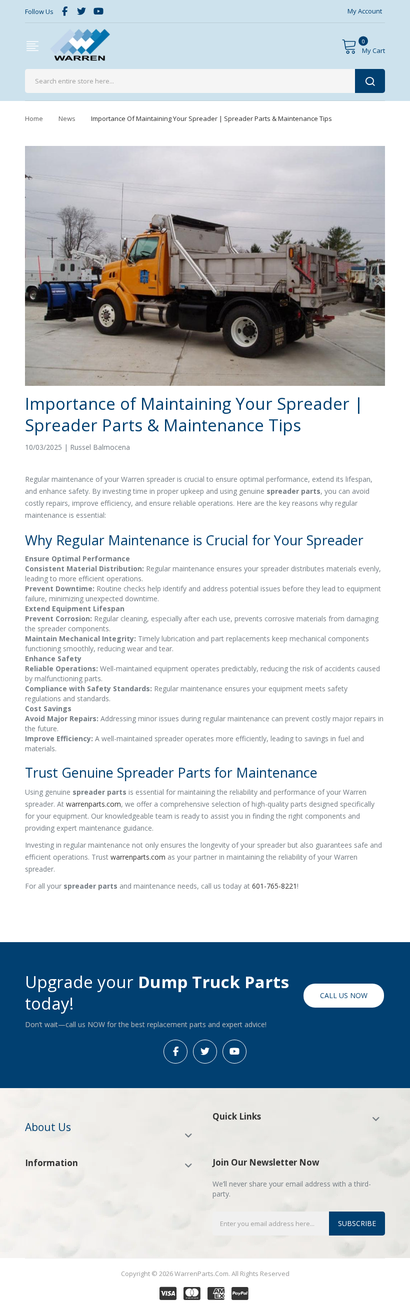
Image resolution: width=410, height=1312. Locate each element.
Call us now (344, 995)
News (67, 118)
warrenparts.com (93, 804)
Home (34, 118)
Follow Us (39, 11)
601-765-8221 (274, 886)
